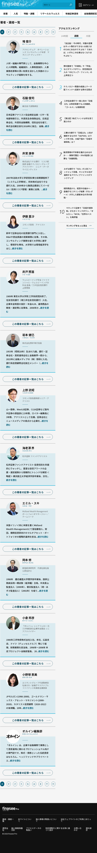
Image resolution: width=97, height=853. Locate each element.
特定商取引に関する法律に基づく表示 (57, 829)
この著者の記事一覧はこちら (28, 87)
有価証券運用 (71, 13)
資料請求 (88, 829)
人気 (16, 13)
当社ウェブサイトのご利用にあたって (76, 820)
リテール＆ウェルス (50, 13)
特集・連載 (29, 13)
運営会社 (5, 829)
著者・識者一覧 (8, 820)
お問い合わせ (77, 829)
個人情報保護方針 (17, 829)
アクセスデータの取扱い (33, 829)
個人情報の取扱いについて (46, 820)
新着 (5, 13)
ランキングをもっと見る (76, 225)
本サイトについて (24, 820)
